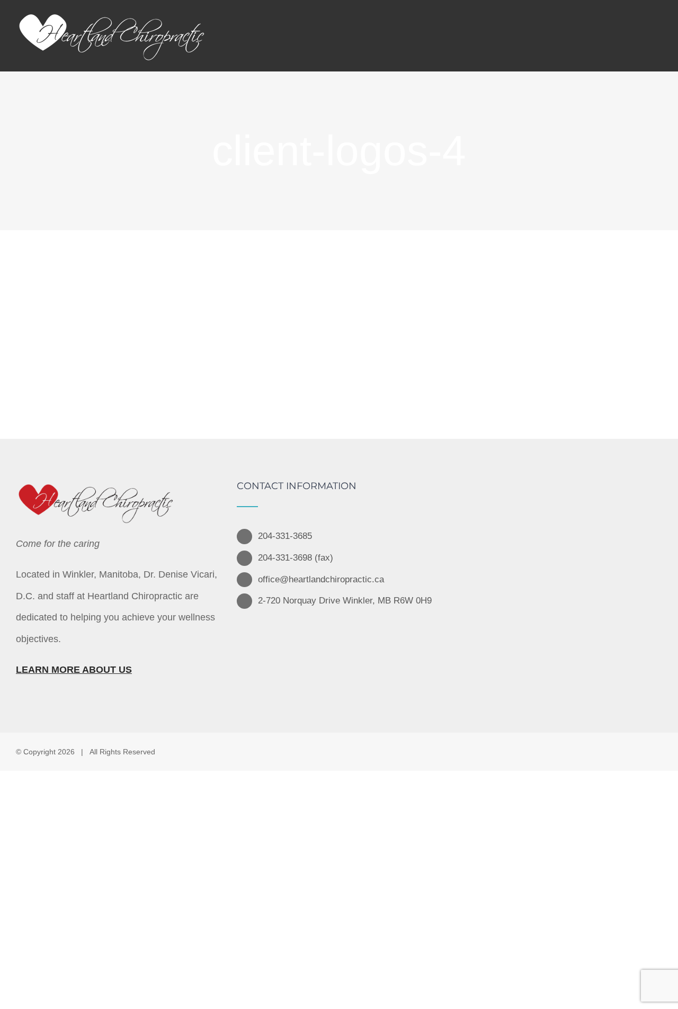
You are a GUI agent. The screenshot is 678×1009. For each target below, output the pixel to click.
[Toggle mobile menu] (656, 33)
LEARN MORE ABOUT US (74, 669)
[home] (95, 492)
